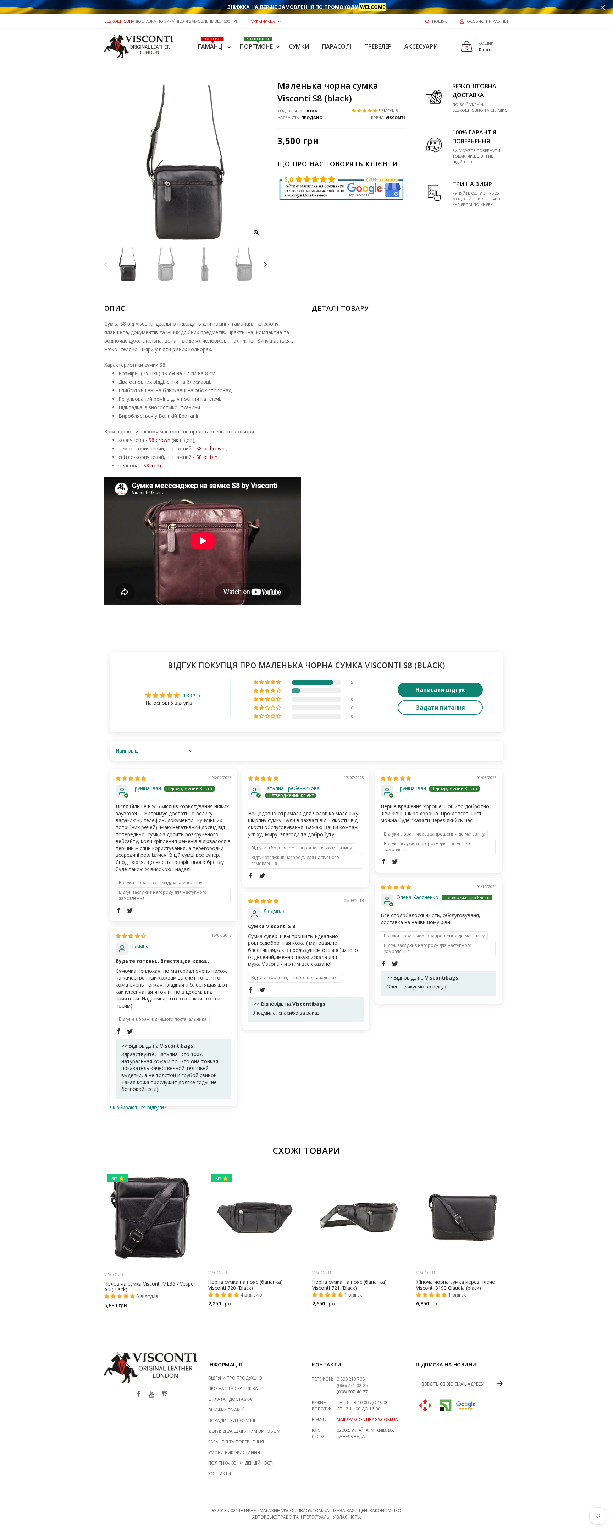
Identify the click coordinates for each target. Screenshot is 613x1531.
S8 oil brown (210, 448)
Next (265, 264)
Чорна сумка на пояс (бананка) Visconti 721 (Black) (349, 1284)
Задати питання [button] (440, 707)
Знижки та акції (226, 1410)
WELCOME (372, 7)
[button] (266, 21)
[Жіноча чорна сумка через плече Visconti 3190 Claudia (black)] (462, 1217)
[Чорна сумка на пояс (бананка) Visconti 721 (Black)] (358, 1217)
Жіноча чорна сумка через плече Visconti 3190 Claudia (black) (455, 1284)
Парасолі (337, 46)
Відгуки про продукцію (235, 1378)
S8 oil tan (206, 457)
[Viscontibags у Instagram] (164, 1394)
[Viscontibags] (138, 46)
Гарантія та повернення (236, 1442)
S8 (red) (152, 465)
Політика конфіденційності (241, 1463)
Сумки (299, 46)
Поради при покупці (231, 1421)
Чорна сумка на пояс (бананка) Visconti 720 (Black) (245, 1284)
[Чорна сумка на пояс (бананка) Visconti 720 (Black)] (255, 1217)
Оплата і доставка (230, 1399)
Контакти (219, 1474)
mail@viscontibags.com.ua (367, 1419)
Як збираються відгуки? (138, 1107)
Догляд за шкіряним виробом (244, 1431)
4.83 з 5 (191, 695)
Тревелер (378, 46)
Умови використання (234, 1452)
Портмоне (256, 43)
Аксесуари (421, 46)
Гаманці (211, 43)
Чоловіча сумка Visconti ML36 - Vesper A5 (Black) (149, 1286)
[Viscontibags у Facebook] (138, 1394)
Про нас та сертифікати (236, 1389)
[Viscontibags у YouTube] (151, 1394)
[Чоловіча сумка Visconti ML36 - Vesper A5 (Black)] (151, 1218)
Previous (105, 264)
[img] (131, 778)
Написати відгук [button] (440, 690)
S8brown (159, 440)
